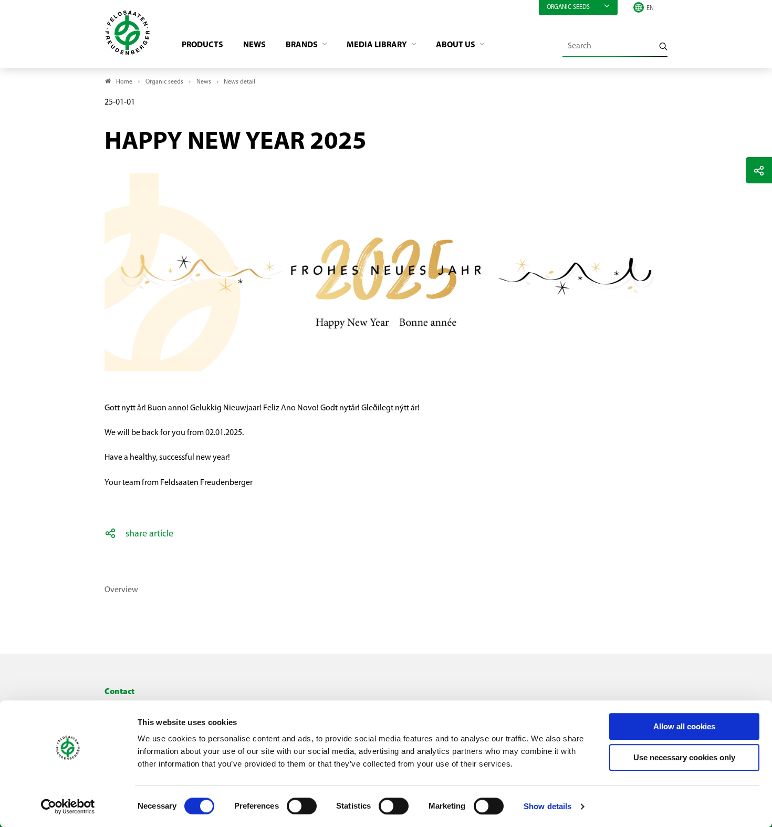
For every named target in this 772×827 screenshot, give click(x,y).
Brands (302, 45)
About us (456, 45)
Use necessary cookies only (684, 757)
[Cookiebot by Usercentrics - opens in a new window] (68, 806)
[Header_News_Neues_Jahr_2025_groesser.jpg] (386, 167)
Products (202, 45)
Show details (547, 806)
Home (124, 82)
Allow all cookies (684, 726)
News (254, 45)
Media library (378, 45)
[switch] (302, 806)
